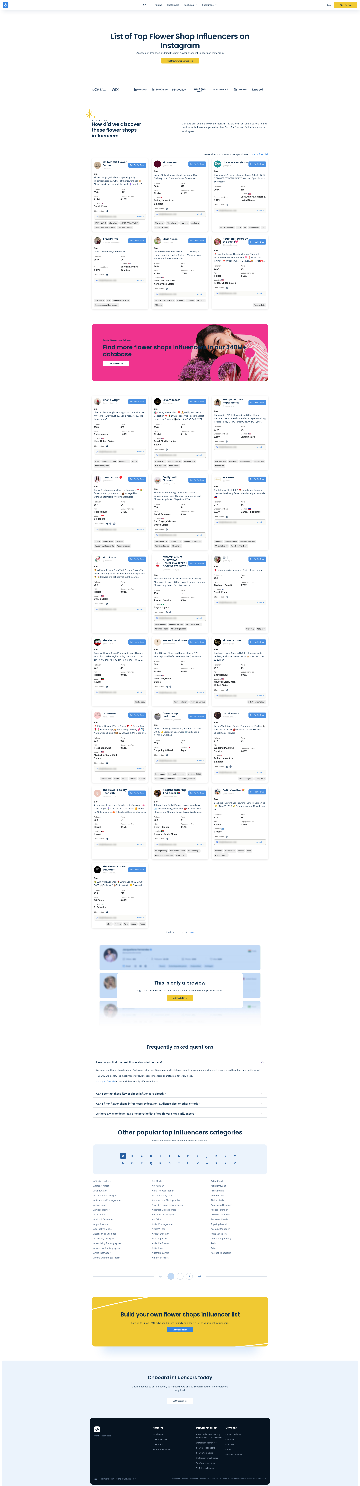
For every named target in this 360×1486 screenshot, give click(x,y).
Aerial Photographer (163, 1190)
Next (192, 932)
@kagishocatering (170, 796)
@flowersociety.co (109, 796)
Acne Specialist (219, 1233)
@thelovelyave (228, 406)
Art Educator (100, 1190)
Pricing (158, 5)
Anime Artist (217, 1195)
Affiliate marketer (102, 1181)
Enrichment (158, 1434)
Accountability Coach (163, 1195)
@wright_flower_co (110, 403)
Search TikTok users (205, 1447)
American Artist (160, 1257)
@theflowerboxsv (109, 873)
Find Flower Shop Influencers (180, 61)
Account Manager (220, 1228)
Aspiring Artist (159, 1238)
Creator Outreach (161, 1439)
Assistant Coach (219, 1219)
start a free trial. (260, 154)
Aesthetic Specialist (221, 1252)
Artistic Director (160, 1233)
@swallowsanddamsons (112, 242)
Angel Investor (101, 1224)
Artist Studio (217, 1190)
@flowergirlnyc (228, 644)
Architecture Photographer (166, 1200)
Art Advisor (158, 1185)
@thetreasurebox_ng (171, 570)
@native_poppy (169, 484)
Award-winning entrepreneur (167, 1205)
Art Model (157, 1181)
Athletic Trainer (101, 1209)
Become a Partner (233, 1454)
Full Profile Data (137, 165)
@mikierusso (168, 242)
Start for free (345, 5)
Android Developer (103, 1219)
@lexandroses (108, 717)
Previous (170, 932)
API (144, 5)
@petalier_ (227, 481)
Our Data (229, 1444)
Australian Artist (160, 1252)
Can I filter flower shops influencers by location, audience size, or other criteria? (148, 1103)
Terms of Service (123, 1478)
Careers (229, 1449)
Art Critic (156, 1219)
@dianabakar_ (108, 481)
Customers (173, 5)
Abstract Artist (101, 1185)
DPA (134, 1478)
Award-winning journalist (106, 1257)
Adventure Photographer (106, 1248)
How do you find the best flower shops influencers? (129, 1062)
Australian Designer (221, 1205)
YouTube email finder (206, 1463)
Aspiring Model (219, 1224)
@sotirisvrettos (228, 794)
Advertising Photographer (107, 1243)
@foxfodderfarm (169, 644)
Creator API (158, 1444)
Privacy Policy (107, 1478)
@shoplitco (227, 166)
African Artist (218, 1200)
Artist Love (157, 1248)
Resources (208, 5)
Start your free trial (106, 1081)
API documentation (162, 1449)
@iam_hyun (227, 561)
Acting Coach (100, 1205)
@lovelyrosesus (169, 403)
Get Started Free (116, 363)
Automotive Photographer (107, 1200)
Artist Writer (158, 1228)
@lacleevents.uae (230, 717)
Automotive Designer (163, 1214)
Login (329, 5)
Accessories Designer (104, 1233)
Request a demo (233, 1434)
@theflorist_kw (108, 644)
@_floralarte (107, 561)
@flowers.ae (167, 166)
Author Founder (219, 1209)
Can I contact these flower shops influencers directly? (131, 1093)
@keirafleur (107, 169)
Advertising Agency (221, 1238)
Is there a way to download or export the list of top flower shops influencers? (146, 1113)
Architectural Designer (105, 1195)
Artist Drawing (218, 1185)
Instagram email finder (207, 1458)
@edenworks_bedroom (172, 720)
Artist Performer (161, 1243)
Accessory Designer (103, 1238)
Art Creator (99, 1214)
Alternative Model (102, 1228)
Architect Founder (220, 1214)
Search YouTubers (204, 1453)
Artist (214, 1243)
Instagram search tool (206, 1442)
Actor (214, 1248)
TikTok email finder (205, 1468)
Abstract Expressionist (164, 1209)
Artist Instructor (102, 1252)
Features (189, 5)
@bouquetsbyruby (230, 245)
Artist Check (217, 1181)
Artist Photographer (163, 1224)
